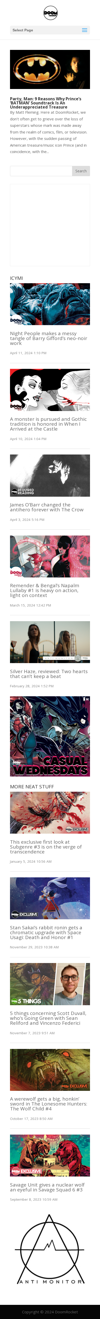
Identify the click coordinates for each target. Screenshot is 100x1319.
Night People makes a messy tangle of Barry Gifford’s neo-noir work (48, 338)
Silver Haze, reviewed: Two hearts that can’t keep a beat (49, 674)
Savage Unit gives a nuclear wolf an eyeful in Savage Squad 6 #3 (47, 1187)
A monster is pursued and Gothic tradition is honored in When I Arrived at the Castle (48, 424)
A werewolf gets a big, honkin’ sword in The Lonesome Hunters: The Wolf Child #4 (48, 1103)
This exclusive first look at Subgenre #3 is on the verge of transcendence (46, 847)
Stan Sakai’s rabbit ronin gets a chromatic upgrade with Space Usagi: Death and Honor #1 (46, 932)
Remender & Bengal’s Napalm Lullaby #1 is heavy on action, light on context (44, 590)
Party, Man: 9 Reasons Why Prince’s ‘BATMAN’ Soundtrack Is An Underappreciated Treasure (45, 103)
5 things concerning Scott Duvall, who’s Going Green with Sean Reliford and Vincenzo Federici (48, 1018)
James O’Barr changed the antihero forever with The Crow (47, 507)
